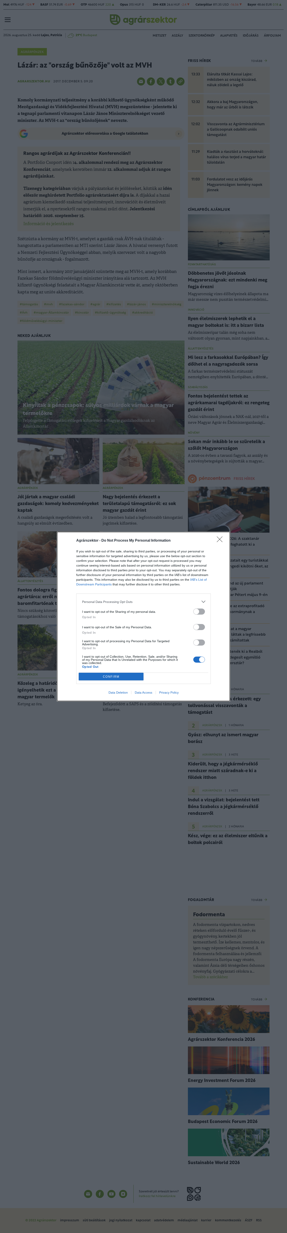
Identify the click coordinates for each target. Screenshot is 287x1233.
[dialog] (143, 616)
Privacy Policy (169, 692)
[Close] (221, 540)
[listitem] (143, 601)
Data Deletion (118, 692)
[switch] (199, 612)
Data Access (143, 692)
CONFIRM (111, 676)
